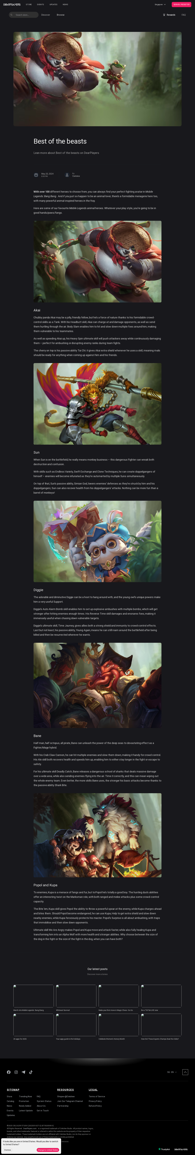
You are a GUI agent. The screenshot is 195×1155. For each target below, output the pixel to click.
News (65, 4)
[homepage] (12, 4)
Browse (61, 15)
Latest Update (26, 1110)
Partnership (62, 1106)
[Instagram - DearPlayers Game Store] (16, 1072)
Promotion (24, 1101)
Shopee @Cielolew (66, 1096)
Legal (93, 1089)
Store (29, 4)
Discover (45, 15)
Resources (65, 1089)
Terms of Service (97, 1096)
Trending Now (25, 1096)
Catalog (10, 1101)
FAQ (184, 15)
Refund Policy (95, 1106)
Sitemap (13, 1089)
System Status (44, 1101)
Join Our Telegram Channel (70, 1101)
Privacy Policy (95, 1101)
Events (40, 4)
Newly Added (25, 1106)
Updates (53, 4)
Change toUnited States (48, 1150)
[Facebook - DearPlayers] (9, 1072)
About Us (41, 1106)
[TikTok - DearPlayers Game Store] (31, 1072)
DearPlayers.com (30, 1129)
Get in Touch (43, 1110)
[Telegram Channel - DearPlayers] (23, 1072)
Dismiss (7, 1150)
